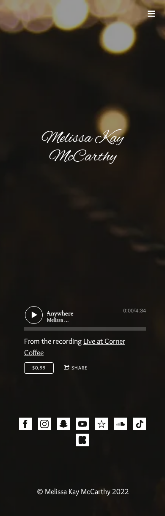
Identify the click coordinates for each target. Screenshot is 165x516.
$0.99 (39, 367)
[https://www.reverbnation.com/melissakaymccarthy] (101, 426)
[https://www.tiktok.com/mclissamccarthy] (139, 426)
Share (80, 367)
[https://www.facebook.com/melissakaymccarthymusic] (25, 426)
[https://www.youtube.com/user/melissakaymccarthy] (82, 426)
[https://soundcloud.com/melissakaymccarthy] (120, 426)
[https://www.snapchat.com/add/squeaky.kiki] (63, 426)
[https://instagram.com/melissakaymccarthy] (44, 426)
